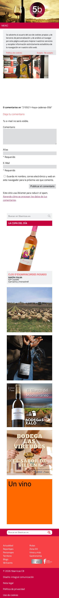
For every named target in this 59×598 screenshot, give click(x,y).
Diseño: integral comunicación (18, 577)
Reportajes (8, 549)
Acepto (40, 52)
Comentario (9, 127)
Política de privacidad (14, 589)
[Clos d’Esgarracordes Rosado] (29, 248)
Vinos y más (35, 552)
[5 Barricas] (37, 10)
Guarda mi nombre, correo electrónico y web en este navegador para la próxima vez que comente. (29, 178)
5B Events (8, 562)
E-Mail (6, 163)
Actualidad (8, 545)
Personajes (8, 552)
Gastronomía (35, 556)
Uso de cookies (10, 595)
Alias (5, 149)
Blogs (5, 559)
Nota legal (8, 583)
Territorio (7, 556)
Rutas (32, 545)
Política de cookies (14, 52)
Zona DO (33, 549)
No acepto (48, 52)
